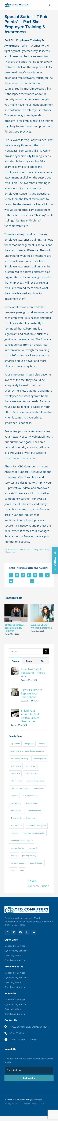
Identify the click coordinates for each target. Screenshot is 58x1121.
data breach (39, 788)
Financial (14, 795)
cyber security (16, 781)
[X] (17, 575)
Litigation (14, 833)
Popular (15, 661)
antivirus (42, 743)
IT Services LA (16, 825)
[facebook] (7, 932)
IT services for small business (23, 818)
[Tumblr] (41, 575)
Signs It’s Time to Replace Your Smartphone (31, 693)
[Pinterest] (47, 575)
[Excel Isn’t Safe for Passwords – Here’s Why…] (15, 670)
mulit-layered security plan (34, 833)
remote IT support (18, 863)
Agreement (15, 743)
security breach (36, 863)
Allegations (29, 743)
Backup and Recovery (19, 758)
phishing (14, 855)
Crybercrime (16, 766)
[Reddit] (23, 575)
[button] (6, 620)
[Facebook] (11, 575)
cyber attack (31, 766)
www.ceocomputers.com (20, 458)
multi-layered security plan (22, 840)
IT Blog (46, 549)
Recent (29, 661)
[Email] (32, 581)
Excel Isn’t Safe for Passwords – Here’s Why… (33, 672)
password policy (17, 848)
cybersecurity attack (35, 781)
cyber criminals (31, 773)
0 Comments (9, 552)
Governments (31, 803)
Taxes (13, 870)
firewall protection (30, 795)
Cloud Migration (39, 758)
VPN (22, 870)
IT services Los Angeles (36, 825)
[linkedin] (27, 932)
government (16, 803)
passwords (33, 848)
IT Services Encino (33, 810)
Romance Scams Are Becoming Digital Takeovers (14, 628)
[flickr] (33, 932)
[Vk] (11, 581)
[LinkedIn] (29, 575)
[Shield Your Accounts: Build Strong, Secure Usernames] (15, 711)
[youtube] (20, 932)
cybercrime (15, 773)
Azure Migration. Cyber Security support (27, 751)
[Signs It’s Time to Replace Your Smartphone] (15, 691)
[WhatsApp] (35, 575)
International (16, 810)
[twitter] (13, 932)
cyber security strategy (20, 788)
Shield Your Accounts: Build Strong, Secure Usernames (30, 716)
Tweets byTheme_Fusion (38, 883)
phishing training (29, 855)
